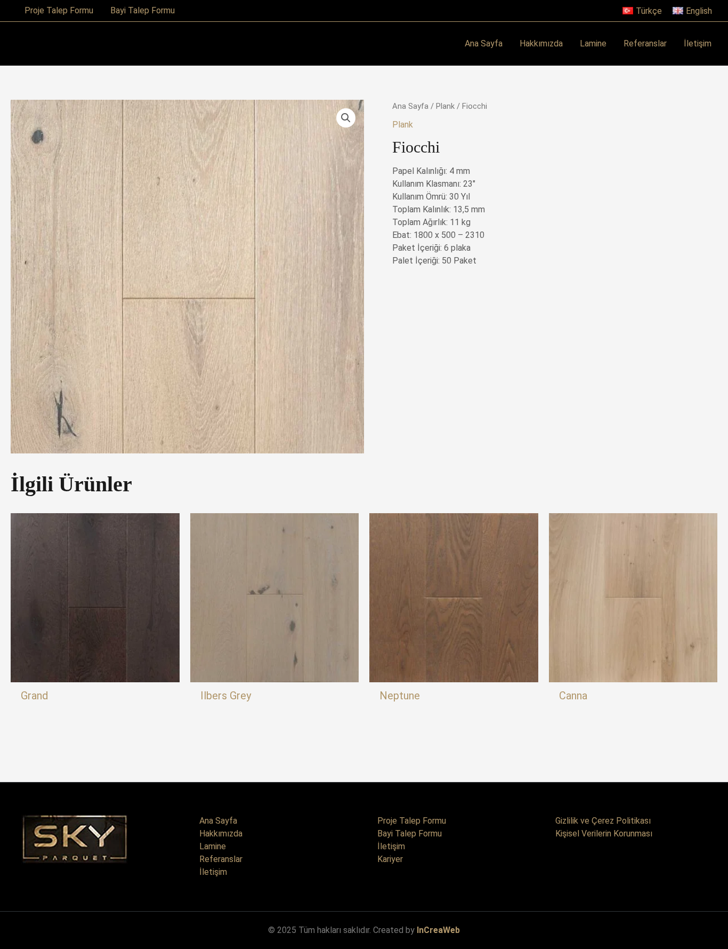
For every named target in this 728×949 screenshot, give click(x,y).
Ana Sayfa (410, 106)
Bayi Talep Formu (409, 833)
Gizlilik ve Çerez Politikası (603, 821)
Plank (445, 106)
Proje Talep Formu (411, 821)
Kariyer (390, 859)
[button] (345, 117)
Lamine (212, 846)
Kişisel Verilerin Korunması (603, 833)
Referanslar (220, 859)
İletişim (213, 872)
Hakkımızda (220, 833)
